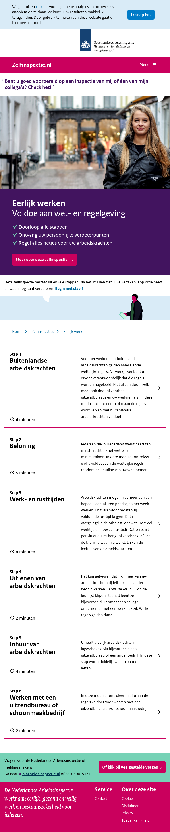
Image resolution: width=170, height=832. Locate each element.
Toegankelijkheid (136, 820)
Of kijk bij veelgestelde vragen (130, 767)
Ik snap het (141, 14)
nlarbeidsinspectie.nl (41, 773)
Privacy (127, 812)
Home (17, 331)
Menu (144, 64)
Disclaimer (130, 805)
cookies (42, 6)
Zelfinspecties (43, 331)
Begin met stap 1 (69, 288)
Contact (101, 798)
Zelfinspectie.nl (32, 64)
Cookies (128, 798)
